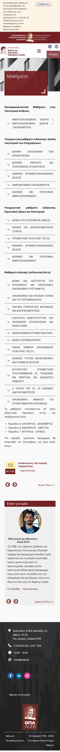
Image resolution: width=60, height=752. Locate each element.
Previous (7, 485)
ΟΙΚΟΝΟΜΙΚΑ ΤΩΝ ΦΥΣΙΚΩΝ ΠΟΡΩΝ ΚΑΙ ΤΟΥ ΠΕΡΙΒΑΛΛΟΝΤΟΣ (32, 297)
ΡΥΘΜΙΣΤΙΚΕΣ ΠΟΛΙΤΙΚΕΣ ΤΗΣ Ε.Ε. (31, 238)
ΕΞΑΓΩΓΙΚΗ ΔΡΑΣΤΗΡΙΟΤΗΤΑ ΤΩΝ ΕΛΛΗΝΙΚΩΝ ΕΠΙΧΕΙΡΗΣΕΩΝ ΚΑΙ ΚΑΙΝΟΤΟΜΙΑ (32, 322)
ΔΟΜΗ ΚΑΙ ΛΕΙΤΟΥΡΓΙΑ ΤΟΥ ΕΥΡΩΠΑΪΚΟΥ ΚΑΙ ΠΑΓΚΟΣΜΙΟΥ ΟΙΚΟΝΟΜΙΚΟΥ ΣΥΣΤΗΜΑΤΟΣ (32, 285)
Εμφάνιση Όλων (43, 601)
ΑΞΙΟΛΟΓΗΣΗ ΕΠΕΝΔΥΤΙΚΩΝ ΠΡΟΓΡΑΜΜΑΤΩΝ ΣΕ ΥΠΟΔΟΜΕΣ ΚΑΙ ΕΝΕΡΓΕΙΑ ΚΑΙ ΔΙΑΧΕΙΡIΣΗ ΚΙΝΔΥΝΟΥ (32, 375)
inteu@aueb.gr (21, 659)
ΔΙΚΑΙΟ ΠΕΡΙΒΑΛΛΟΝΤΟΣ (26, 340)
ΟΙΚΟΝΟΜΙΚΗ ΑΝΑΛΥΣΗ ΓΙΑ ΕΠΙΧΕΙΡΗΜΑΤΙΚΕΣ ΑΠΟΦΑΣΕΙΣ (32, 401)
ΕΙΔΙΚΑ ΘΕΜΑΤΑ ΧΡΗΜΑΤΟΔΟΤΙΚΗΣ (32, 333)
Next (15, 485)
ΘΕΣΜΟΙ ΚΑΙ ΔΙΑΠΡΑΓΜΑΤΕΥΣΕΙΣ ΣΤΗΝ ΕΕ (32, 229)
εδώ (17, 29)
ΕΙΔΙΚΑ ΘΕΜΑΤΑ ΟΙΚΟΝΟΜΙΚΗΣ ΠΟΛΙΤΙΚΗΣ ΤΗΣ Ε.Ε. (32, 349)
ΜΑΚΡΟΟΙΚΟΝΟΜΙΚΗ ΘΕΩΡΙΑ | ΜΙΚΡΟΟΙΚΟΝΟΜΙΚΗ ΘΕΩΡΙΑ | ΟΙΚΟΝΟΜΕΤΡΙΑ (32, 123)
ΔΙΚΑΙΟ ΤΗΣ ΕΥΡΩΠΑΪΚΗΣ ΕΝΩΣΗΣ (31, 220)
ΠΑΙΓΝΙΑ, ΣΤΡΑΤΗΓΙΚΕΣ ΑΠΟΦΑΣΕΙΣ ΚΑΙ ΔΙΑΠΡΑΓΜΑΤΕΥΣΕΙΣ (32, 309)
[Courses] (56, 48)
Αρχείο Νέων (45, 485)
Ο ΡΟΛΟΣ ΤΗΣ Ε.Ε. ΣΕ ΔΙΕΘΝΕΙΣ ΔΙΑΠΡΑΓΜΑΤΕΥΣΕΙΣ (32, 390)
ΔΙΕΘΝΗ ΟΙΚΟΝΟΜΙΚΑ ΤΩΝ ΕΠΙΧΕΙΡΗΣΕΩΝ (32, 153)
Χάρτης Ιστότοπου (19, 694)
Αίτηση (53, 54)
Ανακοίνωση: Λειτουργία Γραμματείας (32, 465)
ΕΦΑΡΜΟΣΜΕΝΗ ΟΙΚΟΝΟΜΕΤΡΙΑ (30, 185)
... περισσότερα (26, 470)
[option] (30, 468)
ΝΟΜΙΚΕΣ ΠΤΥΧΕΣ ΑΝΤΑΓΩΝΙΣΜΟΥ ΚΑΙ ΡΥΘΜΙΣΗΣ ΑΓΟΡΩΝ (32, 360)
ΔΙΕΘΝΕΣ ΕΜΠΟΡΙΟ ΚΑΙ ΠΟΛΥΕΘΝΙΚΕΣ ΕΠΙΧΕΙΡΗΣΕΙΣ (32, 164)
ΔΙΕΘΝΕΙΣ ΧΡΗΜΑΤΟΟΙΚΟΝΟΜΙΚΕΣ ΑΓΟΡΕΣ (32, 175)
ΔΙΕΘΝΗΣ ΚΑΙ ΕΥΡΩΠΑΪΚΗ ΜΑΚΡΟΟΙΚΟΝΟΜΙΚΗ (32, 194)
